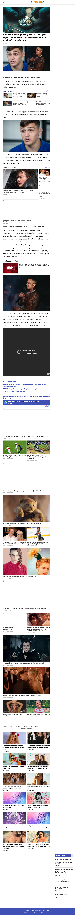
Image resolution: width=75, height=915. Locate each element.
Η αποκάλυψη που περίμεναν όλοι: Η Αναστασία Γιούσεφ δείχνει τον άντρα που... (13, 747)
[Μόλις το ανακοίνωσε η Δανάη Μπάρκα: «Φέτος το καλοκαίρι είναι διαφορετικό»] (38, 837)
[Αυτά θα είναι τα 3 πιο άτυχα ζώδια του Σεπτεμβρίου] (14, 759)
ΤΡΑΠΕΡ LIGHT (38, 726)
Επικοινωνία (46, 910)
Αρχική (27, 910)
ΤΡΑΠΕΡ (31, 726)
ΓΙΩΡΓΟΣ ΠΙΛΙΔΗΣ (8, 726)
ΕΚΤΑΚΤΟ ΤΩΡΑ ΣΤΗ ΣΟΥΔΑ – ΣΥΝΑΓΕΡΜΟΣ (15, 391)
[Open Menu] (3, 2)
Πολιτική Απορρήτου (36, 910)
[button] (27, 20)
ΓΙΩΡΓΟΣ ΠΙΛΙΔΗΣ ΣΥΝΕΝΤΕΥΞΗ (21, 726)
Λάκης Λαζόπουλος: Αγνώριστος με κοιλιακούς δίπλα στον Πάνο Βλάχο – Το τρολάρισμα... (13, 846)
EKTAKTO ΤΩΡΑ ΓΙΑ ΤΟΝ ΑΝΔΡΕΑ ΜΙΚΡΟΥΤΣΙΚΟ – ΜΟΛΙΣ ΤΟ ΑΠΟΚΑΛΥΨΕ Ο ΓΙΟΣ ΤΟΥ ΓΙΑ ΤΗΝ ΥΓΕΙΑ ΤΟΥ (34, 265)
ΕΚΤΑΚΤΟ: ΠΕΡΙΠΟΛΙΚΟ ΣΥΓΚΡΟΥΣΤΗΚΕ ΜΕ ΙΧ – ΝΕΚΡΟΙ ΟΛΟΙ (19, 394)
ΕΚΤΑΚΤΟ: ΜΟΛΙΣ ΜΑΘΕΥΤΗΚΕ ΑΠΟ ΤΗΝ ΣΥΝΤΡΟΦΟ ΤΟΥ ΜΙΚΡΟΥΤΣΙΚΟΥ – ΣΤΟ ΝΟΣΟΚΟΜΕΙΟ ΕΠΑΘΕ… (24, 385)
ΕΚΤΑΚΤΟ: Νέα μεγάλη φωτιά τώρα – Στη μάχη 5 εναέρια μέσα (20, 389)
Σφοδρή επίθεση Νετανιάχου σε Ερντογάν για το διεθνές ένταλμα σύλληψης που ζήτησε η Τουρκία (26, 397)
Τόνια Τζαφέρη (7, 74)
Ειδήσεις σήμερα (9, 382)
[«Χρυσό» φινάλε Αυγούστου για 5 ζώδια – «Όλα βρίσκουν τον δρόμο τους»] (14, 818)
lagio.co (49, 912)
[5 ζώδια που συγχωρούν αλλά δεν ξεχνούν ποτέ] (38, 779)
